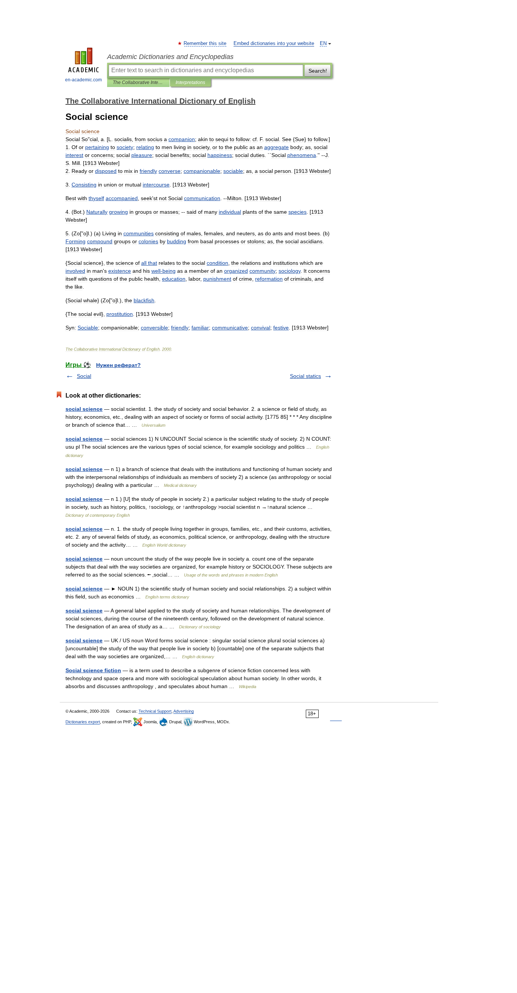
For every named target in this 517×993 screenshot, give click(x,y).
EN (323, 43)
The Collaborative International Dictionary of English (138, 82)
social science (84, 409)
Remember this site (205, 43)
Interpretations (190, 82)
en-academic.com (83, 79)
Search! (317, 71)
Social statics (305, 376)
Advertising (183, 711)
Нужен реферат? (118, 365)
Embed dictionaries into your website (274, 43)
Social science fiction (93, 670)
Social (84, 376)
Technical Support (155, 711)
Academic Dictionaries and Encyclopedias (170, 57)
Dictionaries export (82, 721)
